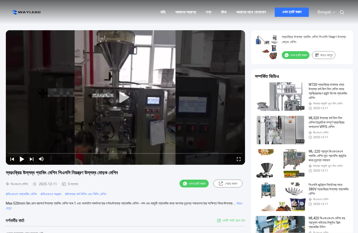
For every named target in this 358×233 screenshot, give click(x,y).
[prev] (12, 159)
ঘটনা (223, 12)
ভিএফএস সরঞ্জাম (52, 194)
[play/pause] (22, 159)
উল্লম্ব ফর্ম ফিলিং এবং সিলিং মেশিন (86, 194)
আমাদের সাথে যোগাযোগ (251, 12)
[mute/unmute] (41, 159)
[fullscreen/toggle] (239, 159)
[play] (125, 97)
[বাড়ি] (26, 12)
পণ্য (208, 12)
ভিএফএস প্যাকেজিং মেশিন (22, 194)
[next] (32, 159)
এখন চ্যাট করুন (291, 12)
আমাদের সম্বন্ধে (185, 12)
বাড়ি (163, 12)
